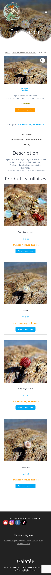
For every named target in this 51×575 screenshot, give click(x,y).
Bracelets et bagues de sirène (24, 53)
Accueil (7, 53)
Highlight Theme (28, 570)
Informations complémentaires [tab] (26, 139)
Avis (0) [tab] (26, 144)
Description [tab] (26, 134)
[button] (42, 60)
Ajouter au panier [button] (25, 251)
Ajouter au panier (25, 110)
